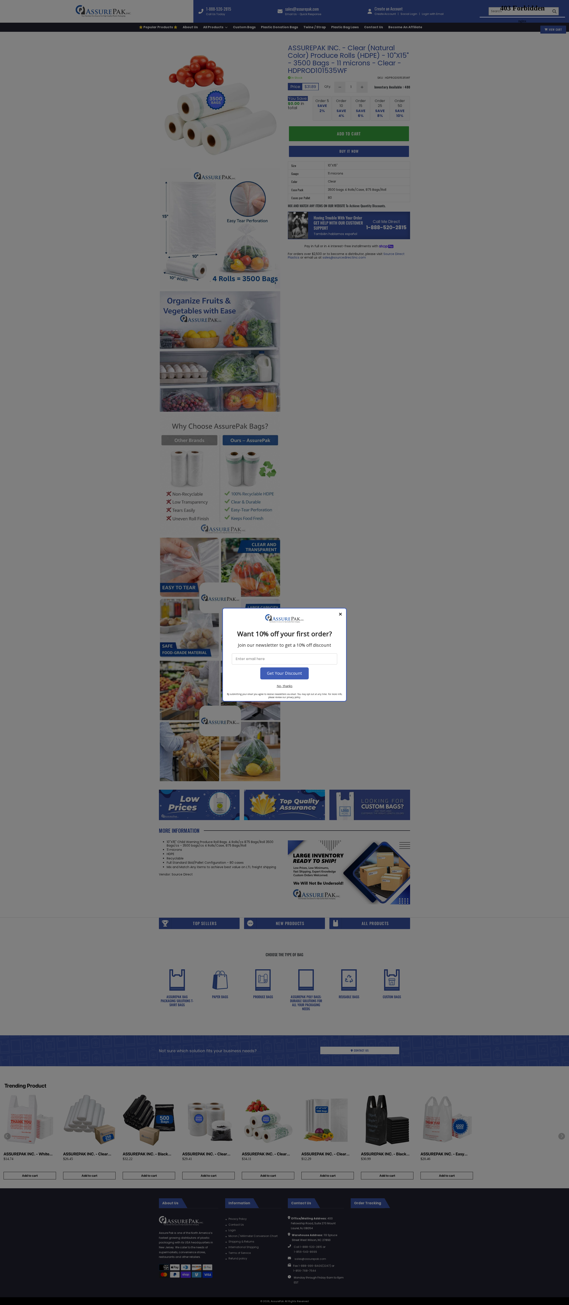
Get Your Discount (284, 673)
